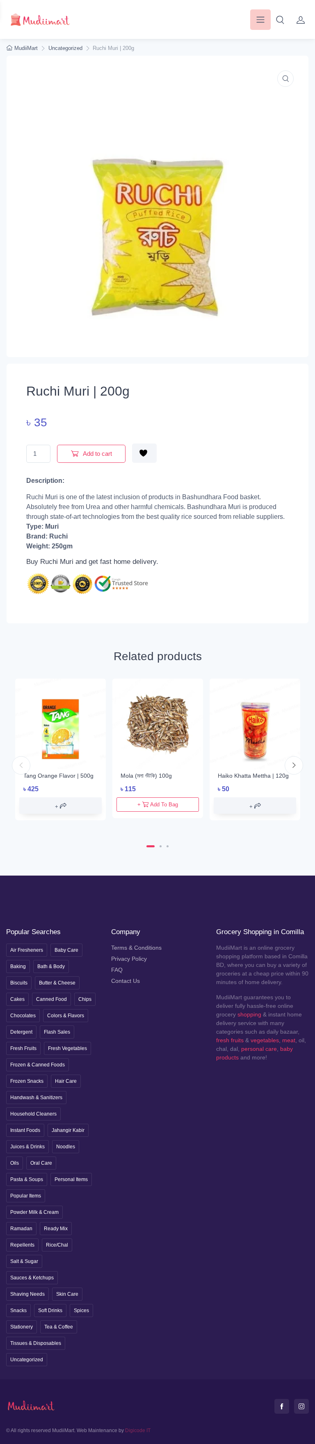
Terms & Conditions (136, 947)
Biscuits (18, 983)
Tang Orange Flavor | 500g (58, 775)
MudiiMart (26, 48)
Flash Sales (57, 1032)
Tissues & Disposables (35, 1343)
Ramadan (21, 1228)
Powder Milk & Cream (34, 1212)
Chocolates (23, 1015)
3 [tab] (168, 846)
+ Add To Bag (157, 804)
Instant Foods (25, 1130)
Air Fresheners (26, 950)
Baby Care (66, 950)
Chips (84, 999)
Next (294, 765)
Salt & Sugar (24, 1261)
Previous (21, 765)
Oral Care (41, 1163)
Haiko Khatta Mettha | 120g (253, 775)
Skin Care (67, 1294)
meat (288, 1040)
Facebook (281, 1406)
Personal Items (71, 1179)
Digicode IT (138, 1430)
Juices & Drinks (27, 1147)
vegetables (265, 1040)
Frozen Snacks (26, 1081)
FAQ (117, 969)
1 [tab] (150, 846)
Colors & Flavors (65, 1015)
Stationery (21, 1327)
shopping (249, 1014)
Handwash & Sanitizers (36, 1097)
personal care (259, 1049)
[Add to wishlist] (144, 453)
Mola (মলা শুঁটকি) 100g (146, 775)
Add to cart (97, 453)
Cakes (17, 999)
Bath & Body (51, 966)
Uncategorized (65, 48)
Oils (14, 1163)
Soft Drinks (50, 1310)
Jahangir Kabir (68, 1130)
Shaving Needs (27, 1294)
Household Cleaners (33, 1114)
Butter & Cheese (57, 983)
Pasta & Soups (26, 1179)
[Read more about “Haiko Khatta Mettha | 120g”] (255, 805)
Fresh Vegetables (67, 1048)
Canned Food (51, 999)
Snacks (18, 1310)
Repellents (22, 1245)
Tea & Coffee (58, 1327)
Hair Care (66, 1081)
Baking (18, 966)
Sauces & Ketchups (32, 1278)
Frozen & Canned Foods (37, 1065)
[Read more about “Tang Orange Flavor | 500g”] (60, 805)
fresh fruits (230, 1040)
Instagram (301, 1406)
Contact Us (125, 981)
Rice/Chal (57, 1245)
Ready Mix (56, 1228)
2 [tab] (161, 846)
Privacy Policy (129, 958)
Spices (81, 1310)
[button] (280, 19)
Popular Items (25, 1196)
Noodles (65, 1147)
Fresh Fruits (23, 1048)
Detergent (21, 1032)
